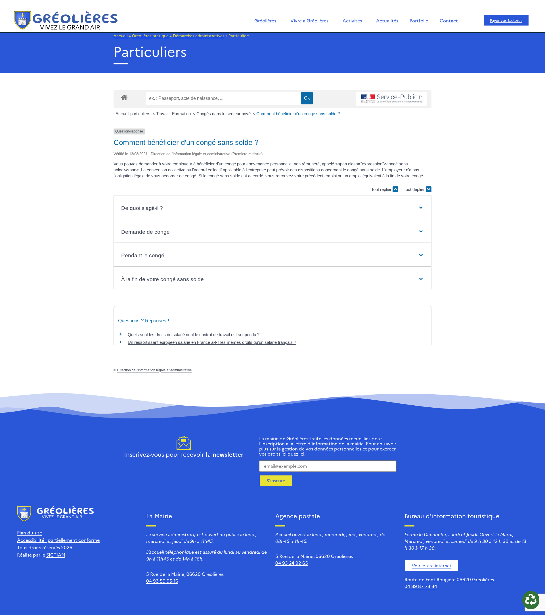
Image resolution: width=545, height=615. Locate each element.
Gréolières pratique (150, 35)
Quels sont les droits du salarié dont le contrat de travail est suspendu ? (193, 334)
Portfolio (419, 20)
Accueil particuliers (134, 113)
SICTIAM (55, 554)
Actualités (387, 20)
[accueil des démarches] (124, 97)
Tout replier (382, 189)
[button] (272, 208)
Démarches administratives (198, 35)
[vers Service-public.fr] (391, 99)
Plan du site (29, 532)
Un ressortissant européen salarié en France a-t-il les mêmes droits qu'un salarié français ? (212, 342)
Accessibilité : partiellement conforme (58, 540)
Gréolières (265, 20)
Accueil (121, 35)
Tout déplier (415, 189)
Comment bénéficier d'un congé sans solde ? (298, 113)
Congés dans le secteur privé (224, 113)
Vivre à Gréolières (309, 20)
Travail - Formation (174, 113)
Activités (352, 20)
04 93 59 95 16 (162, 581)
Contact (449, 20)
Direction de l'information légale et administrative (154, 370)
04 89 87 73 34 (420, 586)
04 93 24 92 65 (291, 563)
